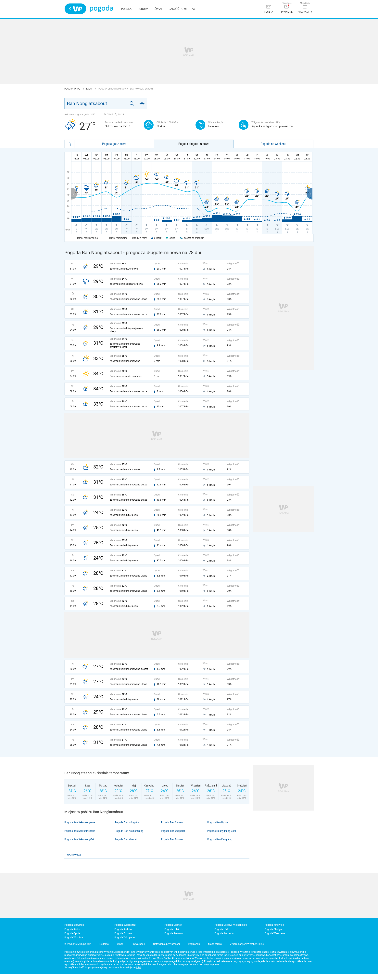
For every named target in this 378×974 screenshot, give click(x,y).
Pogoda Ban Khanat (126, 839)
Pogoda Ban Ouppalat (173, 831)
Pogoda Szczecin (223, 933)
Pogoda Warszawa (274, 933)
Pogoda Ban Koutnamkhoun (79, 831)
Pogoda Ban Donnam (172, 839)
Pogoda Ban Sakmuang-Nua (79, 822)
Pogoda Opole (72, 933)
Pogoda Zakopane (124, 937)
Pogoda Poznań (123, 933)
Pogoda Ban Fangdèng (219, 839)
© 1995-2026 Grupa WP (77, 943)
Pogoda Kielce (72, 929)
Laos (89, 89)
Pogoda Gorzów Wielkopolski (230, 924)
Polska (126, 8)
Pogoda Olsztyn (273, 929)
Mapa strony (215, 943)
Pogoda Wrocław (73, 937)
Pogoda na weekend (273, 144)
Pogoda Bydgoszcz (124, 924)
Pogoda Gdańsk (173, 924)
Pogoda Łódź (221, 929)
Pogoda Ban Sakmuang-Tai (79, 839)
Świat (158, 8)
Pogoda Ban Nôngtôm (127, 822)
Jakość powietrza (182, 8)
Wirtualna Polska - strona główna (75, 8)
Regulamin (194, 943)
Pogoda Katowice (274, 924)
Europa (143, 8)
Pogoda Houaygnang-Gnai (221, 831)
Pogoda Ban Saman (172, 822)
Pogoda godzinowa (114, 144)
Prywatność (138, 943)
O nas (120, 943)
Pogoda (101, 8)
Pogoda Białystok (74, 924)
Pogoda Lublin (172, 929)
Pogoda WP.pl (72, 89)
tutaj (138, 967)
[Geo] (142, 103)
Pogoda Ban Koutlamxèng (129, 831)
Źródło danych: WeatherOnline (247, 943)
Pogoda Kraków (123, 929)
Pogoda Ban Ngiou (217, 822)
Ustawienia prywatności (166, 943)
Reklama (104, 943)
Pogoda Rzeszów (173, 933)
